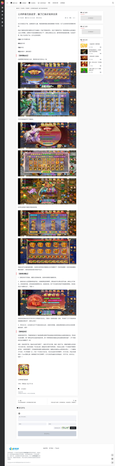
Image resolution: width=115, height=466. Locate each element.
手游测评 (27, 8)
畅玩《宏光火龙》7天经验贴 (95, 63)
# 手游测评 (23, 388)
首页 (18, 8)
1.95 (19, 383)
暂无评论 (22, 408)
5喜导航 (39, 17)
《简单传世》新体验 (94, 56)
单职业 (24, 383)
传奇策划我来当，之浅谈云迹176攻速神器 (95, 50)
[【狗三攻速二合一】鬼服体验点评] (84, 70)
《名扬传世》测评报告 (94, 44)
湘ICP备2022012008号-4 (24, 462)
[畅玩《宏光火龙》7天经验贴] (84, 64)
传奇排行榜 (55, 3)
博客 (49, 3)
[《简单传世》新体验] (84, 58)
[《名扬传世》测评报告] (84, 45)
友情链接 (62, 3)
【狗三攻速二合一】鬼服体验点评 (95, 69)
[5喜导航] (14, 449)
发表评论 (73, 428)
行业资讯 (22, 8)
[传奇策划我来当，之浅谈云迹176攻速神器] (84, 51)
